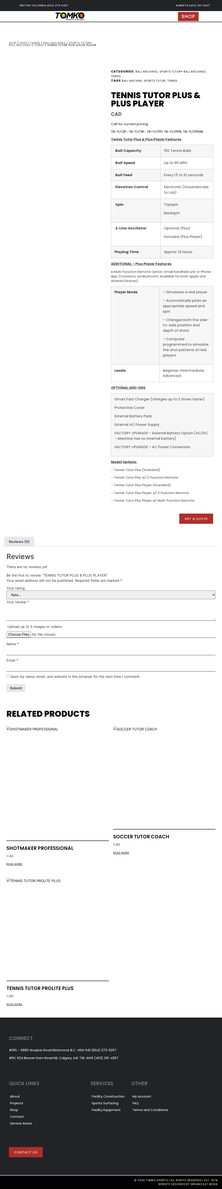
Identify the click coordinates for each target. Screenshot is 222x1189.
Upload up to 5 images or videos (35, 626)
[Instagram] (6, 1182)
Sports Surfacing (105, 1103)
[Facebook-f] (14, 1182)
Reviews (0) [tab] (19, 541)
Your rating (16, 588)
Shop (12, 43)
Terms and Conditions (150, 1110)
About (15, 1096)
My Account (141, 1096)
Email (12, 660)
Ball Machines (54, 43)
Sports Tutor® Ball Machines (183, 71)
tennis (172, 81)
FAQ (135, 1103)
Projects (16, 1103)
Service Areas (21, 1123)
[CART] (206, 16)
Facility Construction (108, 1096)
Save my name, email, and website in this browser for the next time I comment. (75, 676)
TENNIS (39, 45)
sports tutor (154, 81)
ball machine (132, 81)
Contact (17, 1116)
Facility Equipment (106, 1110)
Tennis (35, 43)
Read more (15, 864)
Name (13, 644)
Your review (18, 602)
